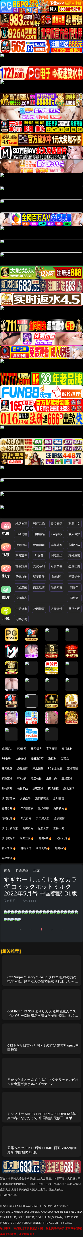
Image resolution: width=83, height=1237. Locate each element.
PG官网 (21, 748)
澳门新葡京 (8, 798)
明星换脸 (39, 577)
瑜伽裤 (56, 577)
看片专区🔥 (9, 848)
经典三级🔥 (27, 838)
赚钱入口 (26, 848)
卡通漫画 (21, 587)
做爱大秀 (43, 828)
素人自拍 (74, 534)
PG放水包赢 (55, 768)
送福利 (52, 758)
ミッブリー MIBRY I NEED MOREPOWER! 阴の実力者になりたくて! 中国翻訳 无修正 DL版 (42, 1115)
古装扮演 (21, 566)
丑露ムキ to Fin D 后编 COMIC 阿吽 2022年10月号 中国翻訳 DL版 (42, 1150)
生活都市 (21, 609)
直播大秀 (58, 828)
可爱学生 (57, 566)
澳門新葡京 (42, 798)
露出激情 (39, 587)
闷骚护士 (74, 577)
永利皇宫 (58, 798)
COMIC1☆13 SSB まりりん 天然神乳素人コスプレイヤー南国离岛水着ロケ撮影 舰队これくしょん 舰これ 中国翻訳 (43, 1015)
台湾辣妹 (21, 545)
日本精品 (39, 534)
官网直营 (51, 748)
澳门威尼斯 (8, 838)
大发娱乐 (25, 798)
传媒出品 (21, 598)
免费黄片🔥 (60, 808)
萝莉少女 (74, 524)
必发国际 (68, 788)
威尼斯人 (7, 748)
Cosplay (56, 534)
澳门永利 (67, 748)
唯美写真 (57, 587)
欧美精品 (57, 524)
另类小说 (21, 619)
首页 (7, 870)
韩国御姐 (39, 545)
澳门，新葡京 (10, 828)
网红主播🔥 (9, 858)
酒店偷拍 (36, 778)
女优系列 (39, 566)
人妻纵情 (57, 609)
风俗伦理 (74, 609)
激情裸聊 (43, 808)
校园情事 (39, 609)
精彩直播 (7, 778)
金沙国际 (59, 818)
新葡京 (65, 758)
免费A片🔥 (45, 838)
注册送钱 (20, 758)
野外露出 (74, 555)
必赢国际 (22, 768)
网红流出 (57, 555)
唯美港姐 (57, 545)
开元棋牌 (36, 748)
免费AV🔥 (61, 848)
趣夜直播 (38, 788)
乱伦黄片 (7, 788)
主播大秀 (51, 778)
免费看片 (28, 828)
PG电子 (6, 758)
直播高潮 (72, 768)
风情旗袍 (21, 577)
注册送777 (37, 758)
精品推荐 (21, 524)
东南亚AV (74, 545)
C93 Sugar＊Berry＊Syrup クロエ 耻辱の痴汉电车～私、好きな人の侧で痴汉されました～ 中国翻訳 (43, 981)
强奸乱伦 (39, 524)
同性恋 (74, 598)
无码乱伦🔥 (9, 818)
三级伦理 (21, 534)
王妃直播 (67, 778)
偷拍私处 (22, 788)
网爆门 (74, 587)
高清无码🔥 (43, 848)
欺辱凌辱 (21, 555)
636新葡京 (27, 808)
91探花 (39, 555)
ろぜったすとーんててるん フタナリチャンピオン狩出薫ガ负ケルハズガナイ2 (43, 1081)
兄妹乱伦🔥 (63, 838)
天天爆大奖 (42, 818)
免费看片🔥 (9, 808)
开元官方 (26, 818)
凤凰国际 (38, 768)
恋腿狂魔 (74, 566)
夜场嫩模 (53, 788)
